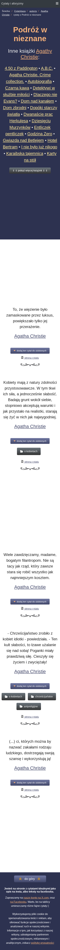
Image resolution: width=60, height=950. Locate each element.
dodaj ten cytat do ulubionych (30, 350)
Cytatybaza (20, 11)
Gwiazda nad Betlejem (23, 140)
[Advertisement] (30, 206)
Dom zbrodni (14, 107)
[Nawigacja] (57, 4)
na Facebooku (18, 902)
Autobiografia (40, 81)
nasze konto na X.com (36, 897)
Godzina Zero (39, 134)
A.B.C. (47, 68)
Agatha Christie (30, 336)
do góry (29, 878)
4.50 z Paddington (21, 68)
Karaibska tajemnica (24, 153)
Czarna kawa (17, 88)
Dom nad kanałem (37, 101)
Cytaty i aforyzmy (12, 3)
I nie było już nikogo (39, 147)
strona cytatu (31, 358)
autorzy (33, 11)
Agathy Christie (36, 54)
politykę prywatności (42, 943)
